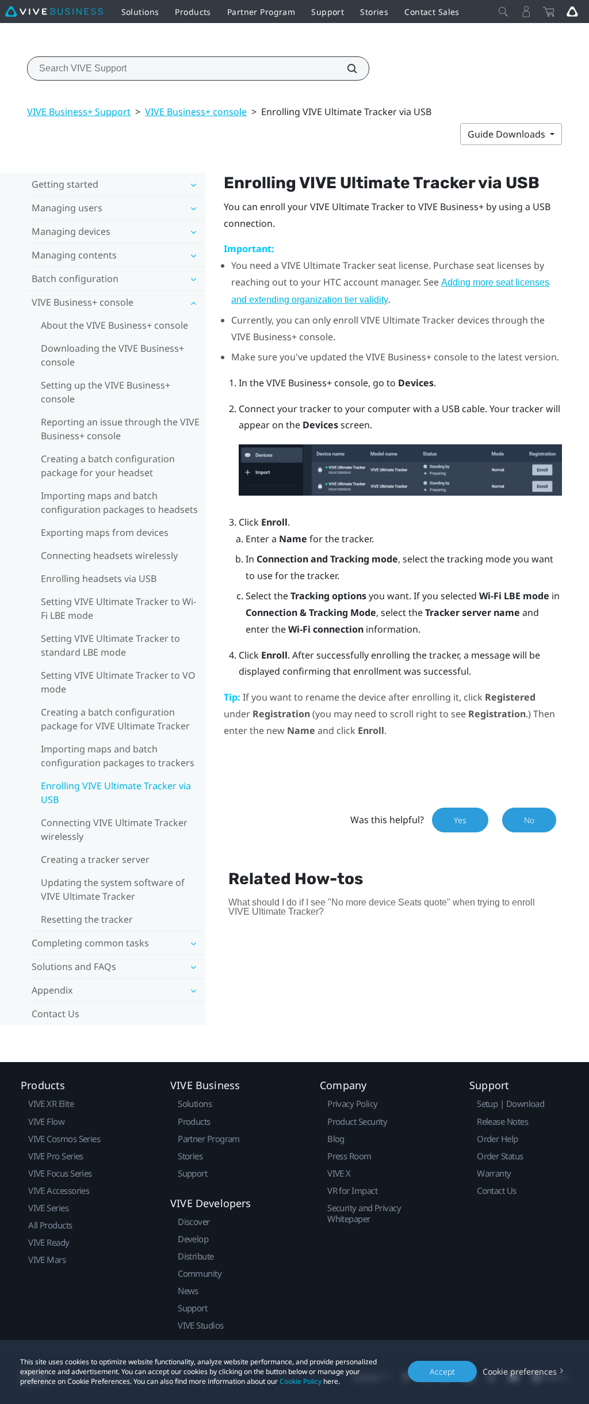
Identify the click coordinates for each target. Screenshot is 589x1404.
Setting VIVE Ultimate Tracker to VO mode (118, 682)
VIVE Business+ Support (79, 111)
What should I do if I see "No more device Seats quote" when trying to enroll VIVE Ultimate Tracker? (381, 906)
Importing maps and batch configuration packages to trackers (117, 756)
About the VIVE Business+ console (114, 325)
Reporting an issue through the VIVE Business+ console (120, 429)
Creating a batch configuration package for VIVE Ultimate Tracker (115, 719)
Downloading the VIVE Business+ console (112, 355)
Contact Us (55, 1013)
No (529, 820)
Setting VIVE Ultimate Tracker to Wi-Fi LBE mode (118, 608)
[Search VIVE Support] (345, 68)
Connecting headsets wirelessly (109, 555)
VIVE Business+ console (196, 111)
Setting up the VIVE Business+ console (105, 392)
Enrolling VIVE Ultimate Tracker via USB (116, 792)
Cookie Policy (301, 1381)
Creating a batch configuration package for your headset (108, 465)
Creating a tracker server (95, 859)
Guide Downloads (508, 134)
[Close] (503, 11)
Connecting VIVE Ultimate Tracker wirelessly (114, 829)
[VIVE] (54, 11)
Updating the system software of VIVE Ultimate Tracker (113, 889)
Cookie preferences (520, 1371)
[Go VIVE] (572, 11)
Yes (460, 820)
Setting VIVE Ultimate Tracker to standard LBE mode (110, 645)
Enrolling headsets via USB (98, 578)
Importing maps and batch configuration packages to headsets (119, 502)
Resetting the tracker (87, 919)
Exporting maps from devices (105, 532)
